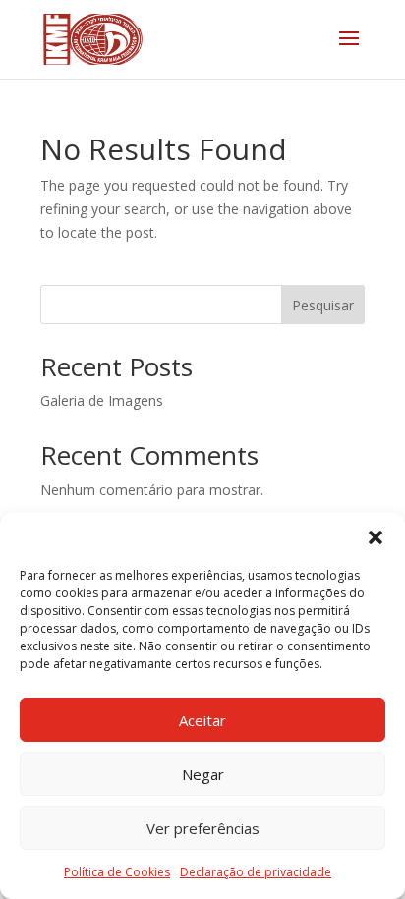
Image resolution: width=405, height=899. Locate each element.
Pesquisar (323, 305)
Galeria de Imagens (101, 400)
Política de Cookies (117, 872)
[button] (375, 537)
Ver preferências (203, 828)
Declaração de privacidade (255, 872)
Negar (203, 774)
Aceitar (202, 720)
